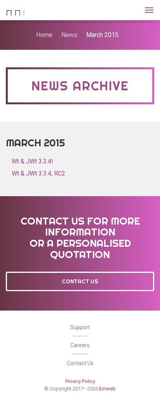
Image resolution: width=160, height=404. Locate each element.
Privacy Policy (80, 381)
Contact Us (80, 281)
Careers (80, 345)
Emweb (107, 389)
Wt (15, 9)
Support (80, 327)
